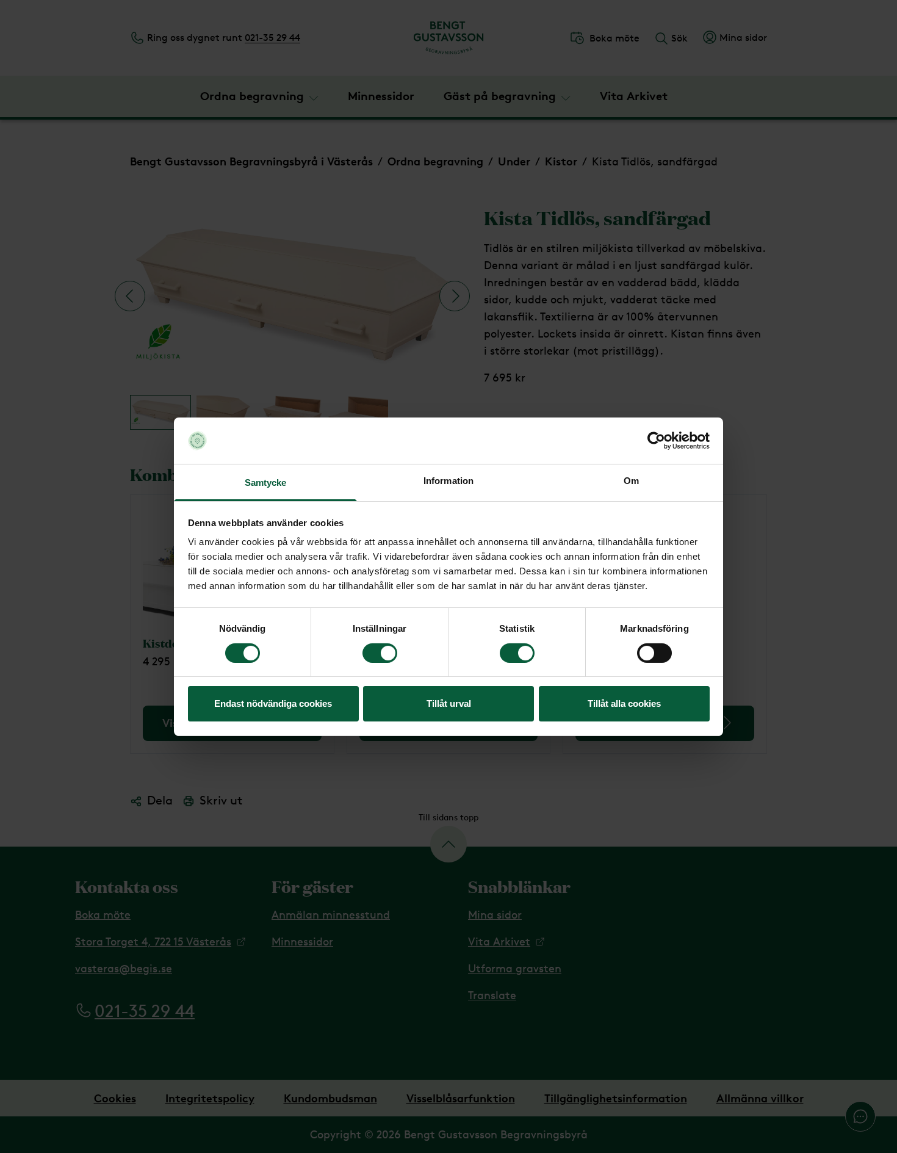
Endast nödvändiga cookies (273, 703)
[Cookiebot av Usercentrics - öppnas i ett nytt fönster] (656, 441)
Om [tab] (631, 480)
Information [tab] (448, 480)
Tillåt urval (449, 703)
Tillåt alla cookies (624, 703)
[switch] (379, 653)
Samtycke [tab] (266, 482)
